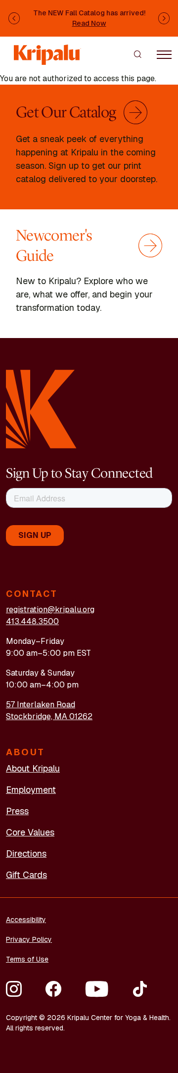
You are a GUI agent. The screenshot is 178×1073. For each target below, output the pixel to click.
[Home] (47, 50)
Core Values (30, 832)
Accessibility (26, 919)
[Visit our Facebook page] (53, 989)
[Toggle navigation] (164, 54)
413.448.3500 (32, 621)
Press (17, 811)
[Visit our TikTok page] (140, 989)
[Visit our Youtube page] (96, 989)
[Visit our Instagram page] (14, 989)
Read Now (89, 23)
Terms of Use (27, 959)
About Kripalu (33, 768)
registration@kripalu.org (50, 609)
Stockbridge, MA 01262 (49, 716)
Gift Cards (26, 874)
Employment (31, 789)
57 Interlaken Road (40, 704)
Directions (26, 853)
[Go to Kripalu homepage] (41, 408)
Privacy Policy (29, 939)
